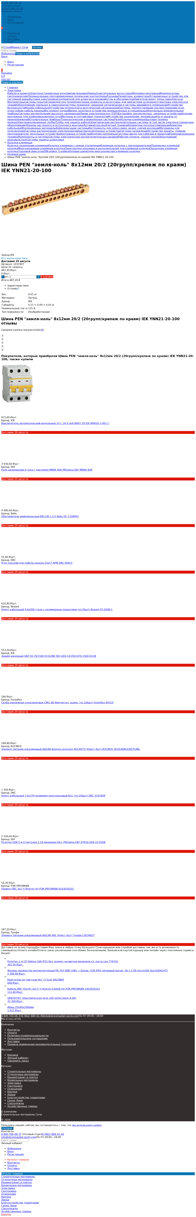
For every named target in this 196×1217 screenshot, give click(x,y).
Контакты (13, 33)
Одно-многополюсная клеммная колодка (113, 151)
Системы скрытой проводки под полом (49, 102)
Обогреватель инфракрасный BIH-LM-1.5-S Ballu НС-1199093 (40, 516)
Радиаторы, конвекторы (133, 96)
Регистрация (15, 22)
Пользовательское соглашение (27, 1038)
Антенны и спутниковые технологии (85, 116)
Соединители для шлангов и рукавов (81, 99)
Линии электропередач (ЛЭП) (99, 113)
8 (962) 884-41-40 (12, 8)
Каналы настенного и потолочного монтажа (54, 125)
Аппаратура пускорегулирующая (148, 125)
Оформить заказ (18, 1060)
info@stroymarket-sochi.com (61, 1015)
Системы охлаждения (134, 131)
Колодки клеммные (133, 119)
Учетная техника (116, 125)
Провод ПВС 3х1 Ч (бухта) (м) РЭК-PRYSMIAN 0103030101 (37, 888)
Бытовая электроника (43, 99)
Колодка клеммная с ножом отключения (74, 145)
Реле (117, 119)
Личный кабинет (17, 1057)
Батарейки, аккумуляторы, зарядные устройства (149, 113)
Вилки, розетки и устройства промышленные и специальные (108, 110)
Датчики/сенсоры (94, 125)
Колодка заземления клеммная (27, 145)
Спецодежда (15, 1103)
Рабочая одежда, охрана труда (138, 136)
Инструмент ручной (56, 110)
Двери (11, 1094)
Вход (10, 19)
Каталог (37, 47)
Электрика (14, 90)
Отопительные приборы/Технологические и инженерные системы (71, 119)
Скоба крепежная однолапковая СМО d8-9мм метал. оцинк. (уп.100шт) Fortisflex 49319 (57, 702)
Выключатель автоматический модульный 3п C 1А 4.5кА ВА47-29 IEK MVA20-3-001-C (55, 423)
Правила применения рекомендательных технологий (41, 1044)
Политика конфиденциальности (28, 1035)
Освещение (14, 1088)
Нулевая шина (78, 151)
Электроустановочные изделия (50, 93)
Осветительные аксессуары (114, 93)
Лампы (91, 93)
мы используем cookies (87, 1125)
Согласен (7, 1128)
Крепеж (12, 1091)
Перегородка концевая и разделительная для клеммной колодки (107, 148)
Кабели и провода (18, 93)
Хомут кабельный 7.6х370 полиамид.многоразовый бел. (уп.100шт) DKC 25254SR (53, 795)
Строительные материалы (24, 1071)
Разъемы (112, 96)
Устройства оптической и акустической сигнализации (84, 107)
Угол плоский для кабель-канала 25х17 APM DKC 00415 (36, 562)
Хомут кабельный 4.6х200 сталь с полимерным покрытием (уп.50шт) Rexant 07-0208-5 (56, 609)
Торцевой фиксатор (31, 151)
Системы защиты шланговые (45, 139)
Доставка (13, 39)
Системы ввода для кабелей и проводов (143, 133)
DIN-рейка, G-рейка (56, 151)
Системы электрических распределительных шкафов (83, 136)
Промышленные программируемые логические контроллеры (67, 96)
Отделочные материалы (23, 1074)
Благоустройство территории (26, 1097)
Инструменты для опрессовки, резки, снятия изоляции (123, 128)
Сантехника (15, 1086)
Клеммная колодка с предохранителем (125, 145)
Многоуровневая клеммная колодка (41, 148)
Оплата (12, 36)
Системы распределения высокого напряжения (49, 113)
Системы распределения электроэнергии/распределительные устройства (72, 131)
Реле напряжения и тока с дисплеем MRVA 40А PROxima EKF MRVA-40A (46, 469)
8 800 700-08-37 (11, 2)
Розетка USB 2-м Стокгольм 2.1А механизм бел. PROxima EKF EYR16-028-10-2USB (53, 842)
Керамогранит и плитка (22, 1077)
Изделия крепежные (104, 133)
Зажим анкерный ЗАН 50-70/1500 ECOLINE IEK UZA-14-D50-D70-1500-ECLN (48, 656)
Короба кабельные (37, 107)
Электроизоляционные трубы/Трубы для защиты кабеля (53, 122)
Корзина (12, 1055)
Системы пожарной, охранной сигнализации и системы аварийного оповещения (116, 104)
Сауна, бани (15, 1100)
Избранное (20, 53)
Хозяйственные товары (22, 1106)
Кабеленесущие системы (72, 128)
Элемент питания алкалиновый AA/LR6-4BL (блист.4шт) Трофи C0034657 (48, 935)
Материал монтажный (146, 93)
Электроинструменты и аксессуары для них (103, 102)
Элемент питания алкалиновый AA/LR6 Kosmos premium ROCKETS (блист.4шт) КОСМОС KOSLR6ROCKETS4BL (70, 749)
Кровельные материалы (22, 1080)
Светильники (79, 93)
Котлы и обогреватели (119, 99)
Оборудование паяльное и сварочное (40, 104)
